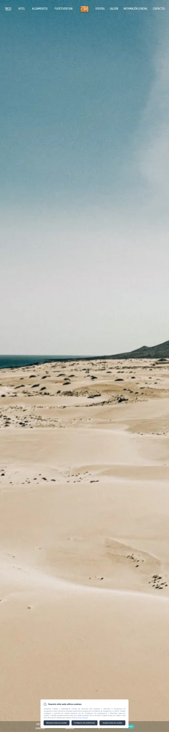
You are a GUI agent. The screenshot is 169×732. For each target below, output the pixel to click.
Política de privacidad (80, 718)
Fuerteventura (64, 8)
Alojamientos (40, 8)
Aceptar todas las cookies (112, 723)
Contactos (159, 8)
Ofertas (100, 8)
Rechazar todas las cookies (56, 723)
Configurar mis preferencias (84, 723)
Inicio (8, 8)
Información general (135, 8)
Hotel (21, 8)
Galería (114, 8)
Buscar (129, 726)
